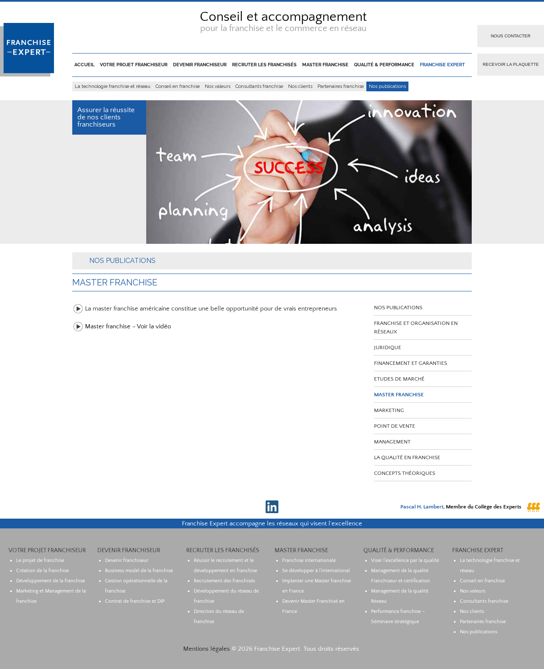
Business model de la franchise (139, 570)
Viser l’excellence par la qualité (405, 560)
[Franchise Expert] (27, 74)
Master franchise (325, 65)
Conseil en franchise (178, 86)
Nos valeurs (217, 86)
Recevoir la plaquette (511, 64)
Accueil (84, 65)
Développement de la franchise (50, 581)
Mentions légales (206, 648)
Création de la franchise (42, 570)
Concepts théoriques (404, 473)
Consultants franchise (259, 86)
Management (392, 442)
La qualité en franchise (407, 457)
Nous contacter (510, 36)
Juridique (387, 347)
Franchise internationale (309, 560)
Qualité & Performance (384, 65)
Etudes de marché (399, 379)
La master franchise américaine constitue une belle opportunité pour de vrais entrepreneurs (211, 308)
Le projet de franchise (40, 560)
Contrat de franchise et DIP (134, 601)
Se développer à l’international (316, 570)
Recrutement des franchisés (224, 581)
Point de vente (394, 426)
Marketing (389, 410)
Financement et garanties (410, 363)
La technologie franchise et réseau (112, 86)
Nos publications (387, 86)
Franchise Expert (442, 65)
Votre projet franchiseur (133, 65)
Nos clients (300, 86)
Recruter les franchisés (264, 65)
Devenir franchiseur (200, 65)
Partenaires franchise (340, 86)
